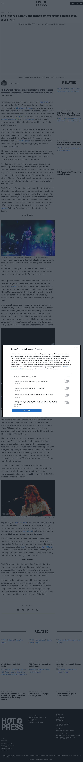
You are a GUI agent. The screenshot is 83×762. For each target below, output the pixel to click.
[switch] (66, 381)
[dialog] (41, 381)
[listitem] (41, 377)
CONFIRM (27, 410)
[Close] (76, 349)
